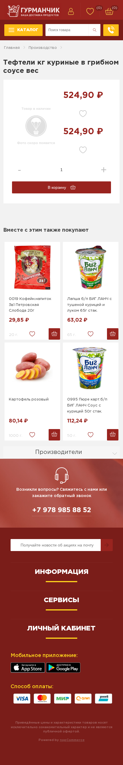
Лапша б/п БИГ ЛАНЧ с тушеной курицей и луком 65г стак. (89, 305)
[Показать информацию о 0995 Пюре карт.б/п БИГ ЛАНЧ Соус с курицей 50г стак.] (90, 368)
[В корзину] (54, 334)
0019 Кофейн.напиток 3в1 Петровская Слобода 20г (30, 305)
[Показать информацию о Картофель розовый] (32, 368)
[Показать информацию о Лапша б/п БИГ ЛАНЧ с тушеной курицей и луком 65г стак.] (90, 268)
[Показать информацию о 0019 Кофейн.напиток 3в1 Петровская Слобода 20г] (32, 268)
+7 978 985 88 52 (61, 510)
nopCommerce (72, 740)
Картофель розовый (29, 399)
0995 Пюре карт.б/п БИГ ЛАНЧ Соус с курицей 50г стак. (87, 405)
